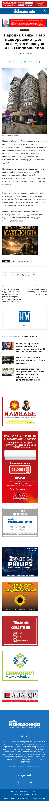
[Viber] (34, 274)
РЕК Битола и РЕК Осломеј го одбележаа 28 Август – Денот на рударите (30, 360)
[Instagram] (24, 782)
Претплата (33, 792)
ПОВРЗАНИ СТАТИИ (10, 336)
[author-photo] (24, 322)
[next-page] (7, 385)
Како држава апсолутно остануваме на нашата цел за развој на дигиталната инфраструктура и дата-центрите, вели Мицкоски (29, 374)
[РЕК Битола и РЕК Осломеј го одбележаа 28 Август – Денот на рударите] (8, 360)
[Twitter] (17, 274)
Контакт (34, 794)
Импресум (13, 792)
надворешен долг (24, 261)
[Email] (23, 274)
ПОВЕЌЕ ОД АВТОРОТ (31, 336)
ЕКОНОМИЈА (24, 29)
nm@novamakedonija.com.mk (28, 767)
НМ (19, 53)
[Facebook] (12, 274)
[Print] (28, 274)
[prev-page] (3, 385)
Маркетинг (23, 792)
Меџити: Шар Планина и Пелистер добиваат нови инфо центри (36, 291)
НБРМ (13, 261)
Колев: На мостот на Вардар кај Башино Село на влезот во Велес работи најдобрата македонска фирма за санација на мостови (12, 295)
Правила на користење (20, 794)
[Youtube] (31, 782)
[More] (39, 62)
